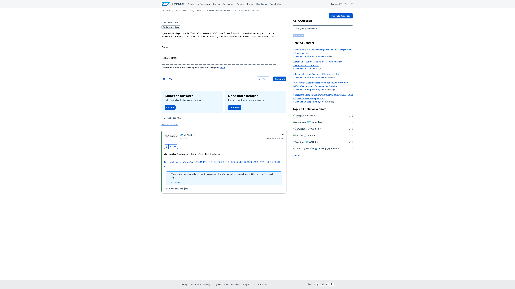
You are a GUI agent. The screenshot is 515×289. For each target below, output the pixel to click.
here (222, 67)
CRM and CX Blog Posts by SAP (309, 56)
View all (296, 155)
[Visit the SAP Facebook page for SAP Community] (318, 284)
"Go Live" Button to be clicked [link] (249, 11)
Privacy (184, 285)
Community (178, 4)
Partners (240, 4)
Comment (280, 79)
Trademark (235, 285)
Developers (228, 4)
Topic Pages (275, 4)
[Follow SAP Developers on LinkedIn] (332, 284)
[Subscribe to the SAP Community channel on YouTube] (327, 284)
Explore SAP (336, 4)
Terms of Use (195, 285)
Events (250, 4)
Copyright (207, 285)
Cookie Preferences (261, 285)
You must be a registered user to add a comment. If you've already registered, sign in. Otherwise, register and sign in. (222, 175)
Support (246, 285)
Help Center (261, 4)
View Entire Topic (169, 124)
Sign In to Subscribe (340, 16)
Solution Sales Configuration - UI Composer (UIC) (316, 74)
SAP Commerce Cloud (171, 27)
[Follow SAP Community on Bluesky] (322, 284)
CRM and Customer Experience (208, 11)
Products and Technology (199, 4)
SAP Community (167, 11)
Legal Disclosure (221, 285)
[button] (259, 79)
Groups (216, 4)
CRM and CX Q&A (229, 11)
